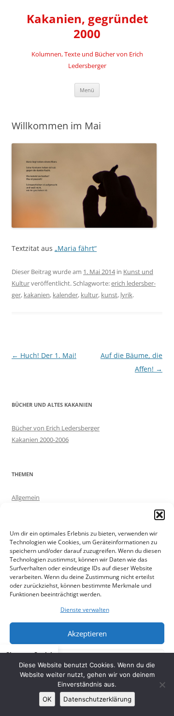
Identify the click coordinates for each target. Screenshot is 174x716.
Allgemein (26, 497)
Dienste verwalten (84, 610)
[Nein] (162, 684)
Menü (87, 90)
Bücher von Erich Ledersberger (56, 428)
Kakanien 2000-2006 (40, 439)
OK (47, 699)
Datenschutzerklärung (97, 699)
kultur (89, 294)
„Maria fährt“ (76, 248)
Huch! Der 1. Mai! (44, 355)
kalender (65, 294)
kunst (109, 294)
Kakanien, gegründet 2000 (87, 26)
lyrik (126, 294)
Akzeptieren (87, 633)
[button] (159, 515)
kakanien (37, 294)
